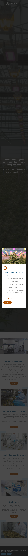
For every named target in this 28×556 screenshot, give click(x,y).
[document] (14, 278)
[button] (23, 250)
